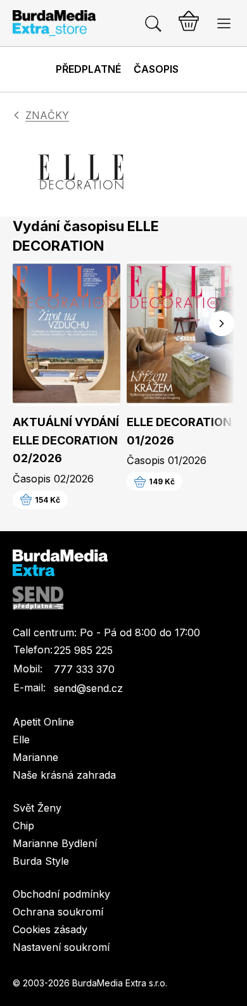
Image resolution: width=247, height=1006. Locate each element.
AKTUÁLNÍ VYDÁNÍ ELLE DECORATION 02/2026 (66, 440)
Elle (21, 739)
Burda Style (41, 861)
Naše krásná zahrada (64, 775)
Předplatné (88, 69)
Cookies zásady (50, 929)
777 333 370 (84, 669)
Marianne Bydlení (55, 843)
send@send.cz (88, 688)
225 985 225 (83, 650)
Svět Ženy (37, 808)
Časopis (156, 69)
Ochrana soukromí (58, 911)
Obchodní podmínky (61, 894)
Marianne (35, 757)
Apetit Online (43, 721)
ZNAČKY (47, 115)
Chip (23, 825)
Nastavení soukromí (61, 947)
